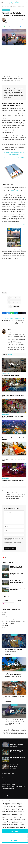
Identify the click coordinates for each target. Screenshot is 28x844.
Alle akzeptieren (14, 831)
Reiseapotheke (5, 625)
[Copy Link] (9, 26)
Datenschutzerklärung (20, 827)
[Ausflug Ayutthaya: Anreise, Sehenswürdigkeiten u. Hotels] (14, 448)
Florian (7, 492)
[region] (14, 821)
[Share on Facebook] (15, 26)
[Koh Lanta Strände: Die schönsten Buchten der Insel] (5, 589)
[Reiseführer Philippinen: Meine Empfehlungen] (5, 766)
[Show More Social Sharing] (25, 26)
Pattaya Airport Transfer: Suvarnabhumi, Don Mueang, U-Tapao (17, 568)
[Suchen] (26, 2)
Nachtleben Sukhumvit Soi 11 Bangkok (10, 375)
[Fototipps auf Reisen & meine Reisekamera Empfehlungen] (5, 744)
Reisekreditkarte (5, 616)
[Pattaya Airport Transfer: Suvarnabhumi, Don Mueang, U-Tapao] (5, 568)
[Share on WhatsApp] (4, 26)
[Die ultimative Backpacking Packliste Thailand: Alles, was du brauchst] (14, 688)
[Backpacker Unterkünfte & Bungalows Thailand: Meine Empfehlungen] (14, 664)
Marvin (9, 19)
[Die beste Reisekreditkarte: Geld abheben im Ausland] (14, 641)
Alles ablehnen (14, 840)
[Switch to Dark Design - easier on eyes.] (24, 2)
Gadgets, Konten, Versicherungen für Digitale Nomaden (13, 621)
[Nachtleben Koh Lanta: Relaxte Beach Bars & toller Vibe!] (5, 752)
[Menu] (2, 2)
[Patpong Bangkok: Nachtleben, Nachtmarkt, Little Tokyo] (14, 384)
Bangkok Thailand (5, 9)
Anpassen (14, 836)
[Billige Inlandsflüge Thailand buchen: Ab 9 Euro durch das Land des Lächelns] (14, 711)
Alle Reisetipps (14, 634)
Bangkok (4, 292)
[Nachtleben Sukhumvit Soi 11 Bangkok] (14, 365)
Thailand (14, 658)
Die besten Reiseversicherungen (8, 619)
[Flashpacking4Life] (14, 2)
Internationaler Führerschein (8, 623)
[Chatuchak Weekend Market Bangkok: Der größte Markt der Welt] (14, 406)
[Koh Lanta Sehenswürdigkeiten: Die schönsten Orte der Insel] (5, 582)
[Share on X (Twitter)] (20, 26)
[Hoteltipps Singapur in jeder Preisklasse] (5, 575)
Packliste (4, 614)
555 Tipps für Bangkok (16, 190)
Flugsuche (4, 627)
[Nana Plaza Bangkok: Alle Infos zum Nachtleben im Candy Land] (14, 470)
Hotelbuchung (5, 629)
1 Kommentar (5, 22)
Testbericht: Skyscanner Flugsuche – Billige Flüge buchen (20, 322)
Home (3, 6)
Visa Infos (4, 612)
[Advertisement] (14, 62)
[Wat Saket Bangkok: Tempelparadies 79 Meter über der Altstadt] (14, 427)
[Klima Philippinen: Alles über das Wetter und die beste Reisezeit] (5, 759)
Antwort (23, 500)
